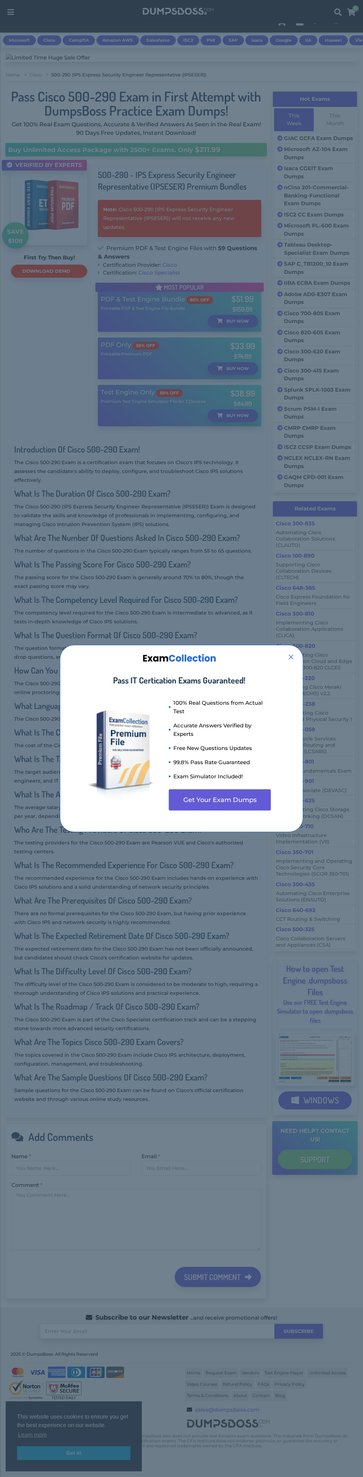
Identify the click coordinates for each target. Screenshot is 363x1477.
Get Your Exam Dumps (220, 800)
